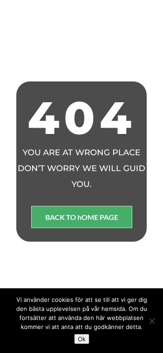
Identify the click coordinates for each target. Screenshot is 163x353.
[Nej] (151, 320)
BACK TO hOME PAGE (81, 217)
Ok (82, 339)
